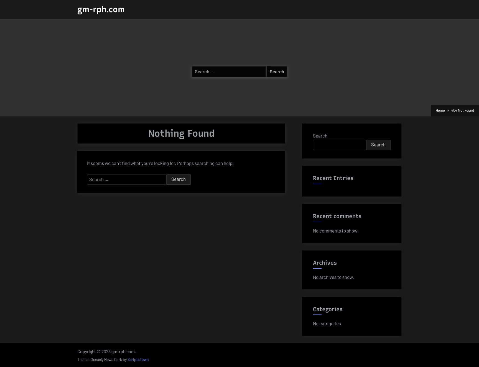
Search (320, 135)
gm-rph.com (101, 9)
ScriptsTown (138, 359)
